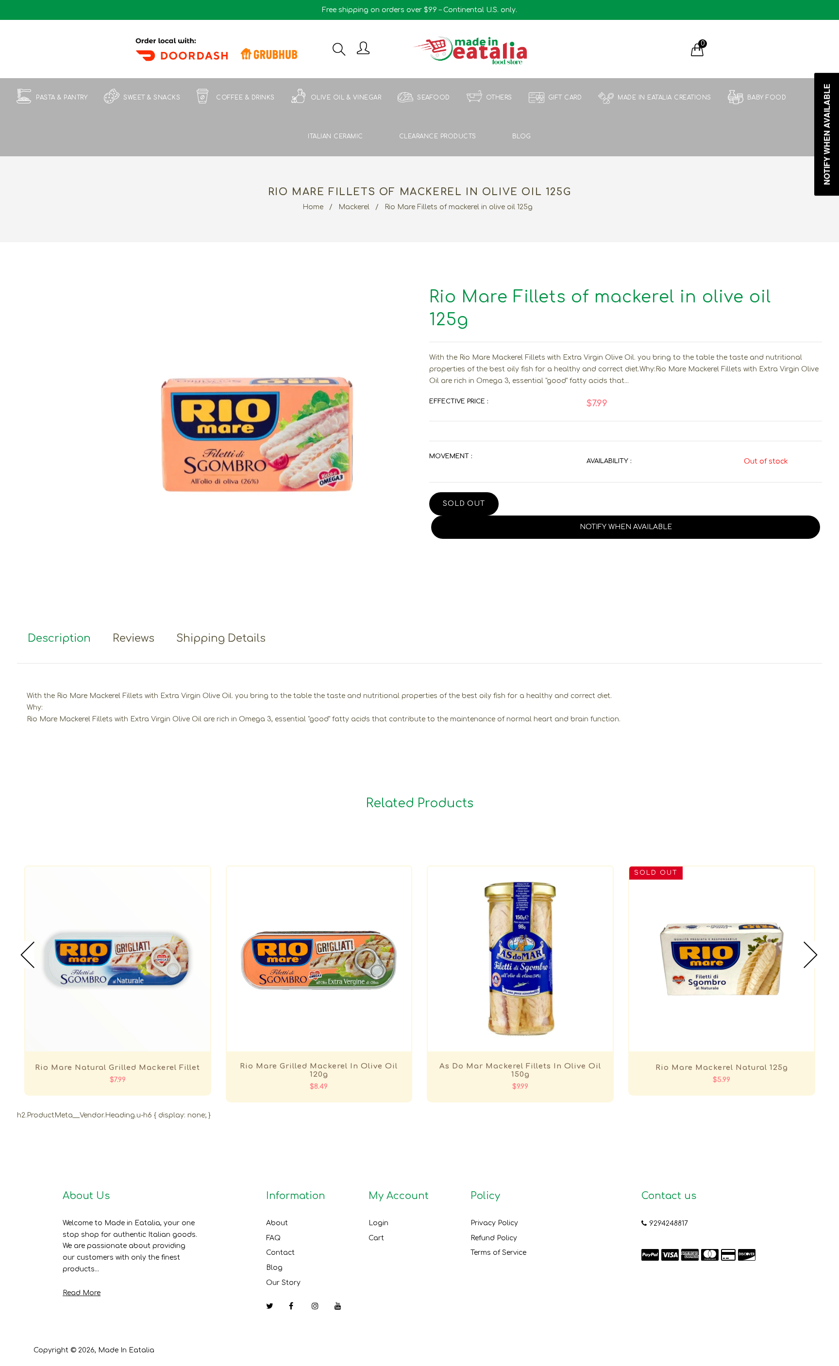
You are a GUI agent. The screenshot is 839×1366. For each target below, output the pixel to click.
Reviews (133, 638)
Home (312, 207)
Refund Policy (493, 1238)
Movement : (450, 456)
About (277, 1223)
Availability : (609, 461)
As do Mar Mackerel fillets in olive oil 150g (520, 1070)
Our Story (283, 1282)
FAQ (273, 1238)
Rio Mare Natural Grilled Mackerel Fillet (117, 1068)
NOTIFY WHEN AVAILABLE (626, 527)
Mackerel (353, 207)
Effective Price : (458, 401)
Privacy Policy (494, 1223)
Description (59, 638)
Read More (82, 1293)
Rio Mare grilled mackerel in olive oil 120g (319, 1070)
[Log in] (363, 48)
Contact (280, 1252)
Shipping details (221, 638)
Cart (376, 1238)
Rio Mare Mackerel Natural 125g (721, 1068)
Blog (274, 1267)
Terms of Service (498, 1252)
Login (378, 1223)
